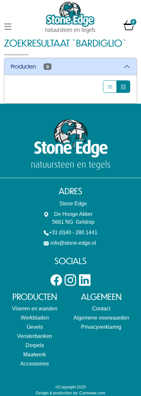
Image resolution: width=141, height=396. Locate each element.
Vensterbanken (34, 336)
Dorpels (35, 345)
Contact (101, 308)
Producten (30, 66)
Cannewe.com (92, 393)
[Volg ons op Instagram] (70, 279)
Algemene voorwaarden (101, 318)
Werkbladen (35, 318)
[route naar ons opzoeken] (46, 214)
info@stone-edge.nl (73, 243)
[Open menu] (7, 26)
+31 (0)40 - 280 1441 (73, 232)
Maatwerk (34, 354)
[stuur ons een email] (46, 243)
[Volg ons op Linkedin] (85, 279)
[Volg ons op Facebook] (56, 279)
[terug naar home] (70, 17)
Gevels (35, 327)
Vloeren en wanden (34, 308)
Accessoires (34, 363)
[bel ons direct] (46, 232)
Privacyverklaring (101, 327)
